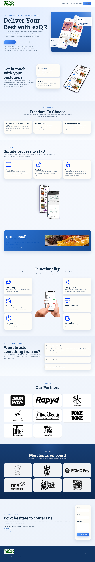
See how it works (23, 42)
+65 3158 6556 (8, 528)
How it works (69, 3)
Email (78, 514)
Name (78, 507)
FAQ (80, 3)
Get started (87, 3)
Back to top (80, 553)
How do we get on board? (53, 346)
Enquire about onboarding (15, 247)
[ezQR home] (9, 3)
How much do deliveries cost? (55, 360)
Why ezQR (62, 3)
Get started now (9, 42)
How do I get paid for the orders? (56, 367)
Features (75, 3)
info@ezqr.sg (7, 530)
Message (79, 521)
